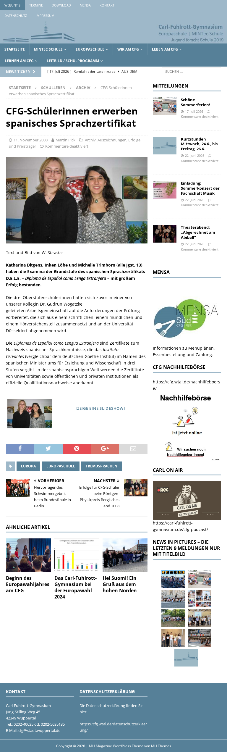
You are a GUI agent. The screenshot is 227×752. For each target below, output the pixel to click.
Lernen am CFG (19, 60)
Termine (36, 5)
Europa (28, 466)
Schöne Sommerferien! (195, 102)
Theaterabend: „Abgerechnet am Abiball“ (198, 232)
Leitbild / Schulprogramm (73, 60)
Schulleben (53, 87)
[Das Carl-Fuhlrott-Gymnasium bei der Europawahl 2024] (76, 555)
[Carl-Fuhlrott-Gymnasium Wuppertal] (113, 40)
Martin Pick (65, 140)
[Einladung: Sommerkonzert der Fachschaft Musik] (164, 190)
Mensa (85, 5)
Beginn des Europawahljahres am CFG (27, 584)
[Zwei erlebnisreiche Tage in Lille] (173, 618)
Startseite (14, 49)
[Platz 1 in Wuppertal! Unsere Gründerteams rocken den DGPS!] (173, 638)
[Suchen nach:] (191, 71)
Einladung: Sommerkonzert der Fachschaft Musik (200, 188)
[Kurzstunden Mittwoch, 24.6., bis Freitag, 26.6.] (164, 145)
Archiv (90, 140)
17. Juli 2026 (194, 111)
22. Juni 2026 (194, 155)
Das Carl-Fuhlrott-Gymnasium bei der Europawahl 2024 (75, 587)
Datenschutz (15, 15)
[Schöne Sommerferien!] (164, 106)
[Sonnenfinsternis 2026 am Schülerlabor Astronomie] (173, 579)
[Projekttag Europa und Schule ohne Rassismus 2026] (199, 638)
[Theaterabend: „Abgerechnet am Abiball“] (164, 234)
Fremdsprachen (101, 466)
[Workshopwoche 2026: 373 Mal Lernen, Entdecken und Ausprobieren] (199, 599)
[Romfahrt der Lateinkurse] (173, 599)
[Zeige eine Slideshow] (100, 408)
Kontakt (107, 5)
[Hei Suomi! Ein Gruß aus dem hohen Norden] (125, 555)
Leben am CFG (165, 49)
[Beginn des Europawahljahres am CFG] (28, 555)
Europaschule (90, 49)
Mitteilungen (170, 86)
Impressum (45, 15)
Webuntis (12, 5)
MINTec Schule (48, 49)
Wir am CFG (128, 49)
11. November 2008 (31, 140)
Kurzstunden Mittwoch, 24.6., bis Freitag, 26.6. (199, 144)
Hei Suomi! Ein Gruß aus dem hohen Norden (120, 584)
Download (61, 5)
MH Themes (161, 745)
